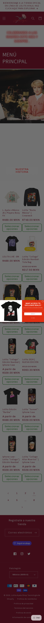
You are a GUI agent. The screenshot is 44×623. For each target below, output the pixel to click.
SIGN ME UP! (33, 313)
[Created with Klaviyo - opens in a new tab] (22, 322)
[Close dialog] (43, 301)
